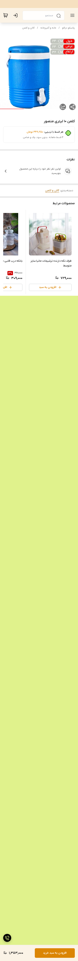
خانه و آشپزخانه (48, 28)
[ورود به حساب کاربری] (16, 15)
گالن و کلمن (28, 28)
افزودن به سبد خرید (55, 953)
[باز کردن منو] (71, 15)
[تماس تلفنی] (7, 938)
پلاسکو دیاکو (68, 28)
